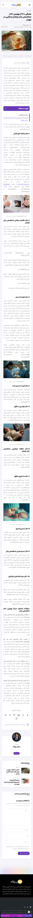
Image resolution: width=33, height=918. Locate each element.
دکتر (28, 137)
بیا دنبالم (16, 753)
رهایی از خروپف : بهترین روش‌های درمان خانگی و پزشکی (12, 772)
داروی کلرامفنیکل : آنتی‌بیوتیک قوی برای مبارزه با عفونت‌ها (11, 782)
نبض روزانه (25, 25)
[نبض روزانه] (16, 5)
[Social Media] (30, 907)
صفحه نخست (27, 56)
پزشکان (21, 56)
